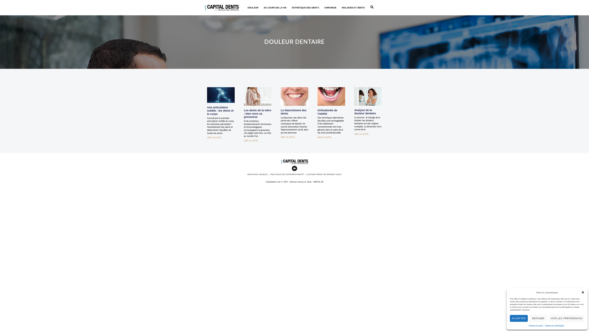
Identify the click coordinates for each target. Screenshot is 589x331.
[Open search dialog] (372, 8)
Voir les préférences (567, 318)
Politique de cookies (536, 325)
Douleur (253, 7)
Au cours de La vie (275, 7)
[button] (582, 292)
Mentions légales (257, 174)
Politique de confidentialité (554, 325)
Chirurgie (330, 7)
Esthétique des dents (305, 7)
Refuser (538, 318)
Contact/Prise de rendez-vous (324, 174)
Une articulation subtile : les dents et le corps (220, 111)
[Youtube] (294, 168)
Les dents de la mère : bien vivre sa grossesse (257, 113)
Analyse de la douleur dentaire (365, 112)
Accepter (519, 318)
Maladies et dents (353, 7)
